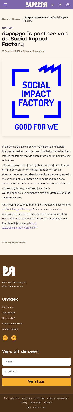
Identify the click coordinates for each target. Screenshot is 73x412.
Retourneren (36, 402)
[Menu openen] (5, 5)
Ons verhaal (8, 312)
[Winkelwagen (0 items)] (68, 5)
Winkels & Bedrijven (12, 323)
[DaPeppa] (36, 4)
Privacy (24, 402)
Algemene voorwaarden (58, 398)
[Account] (60, 5)
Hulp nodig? (8, 318)
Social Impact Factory (18, 209)
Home (5, 19)
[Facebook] (5, 338)
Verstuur (36, 382)
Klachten (48, 402)
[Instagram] (14, 338)
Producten (7, 307)
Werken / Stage (10, 329)
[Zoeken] (52, 5)
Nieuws (16, 19)
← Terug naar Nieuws (13, 242)
